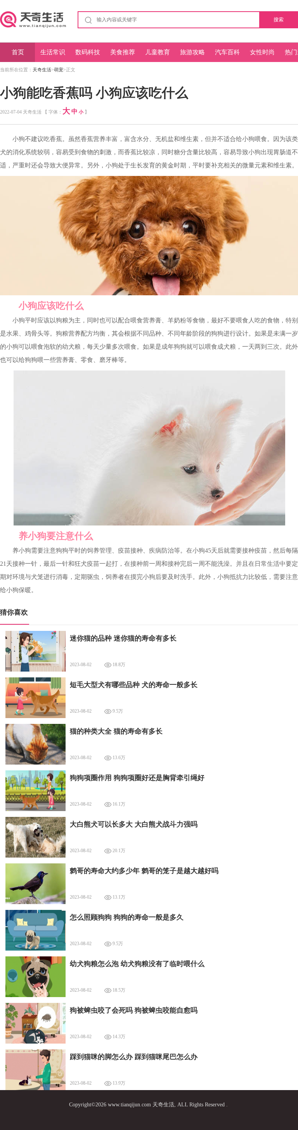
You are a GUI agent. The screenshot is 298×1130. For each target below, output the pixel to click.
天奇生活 (42, 69)
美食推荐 (122, 52)
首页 (18, 52)
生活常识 (52, 52)
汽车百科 (227, 52)
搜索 (279, 19)
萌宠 (58, 69)
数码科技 (87, 52)
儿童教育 (157, 52)
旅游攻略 (192, 52)
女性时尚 (262, 52)
